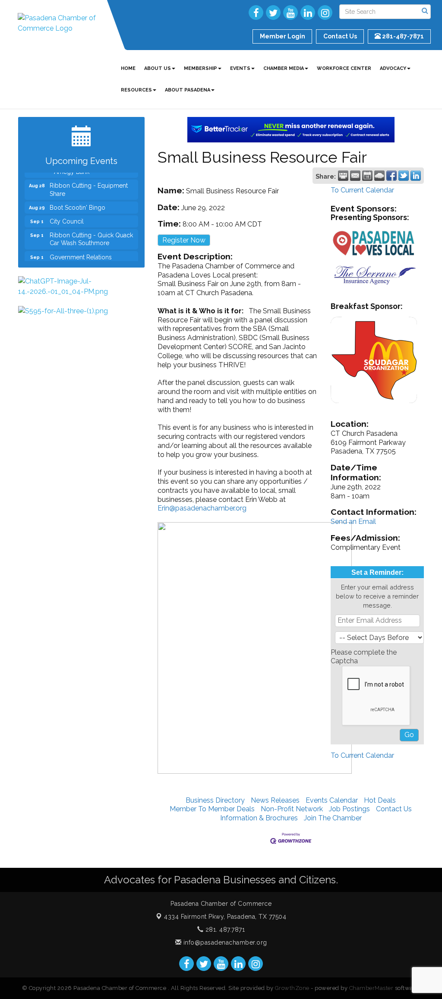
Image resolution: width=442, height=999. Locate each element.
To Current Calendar (362, 190)
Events (240, 68)
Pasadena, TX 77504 (225, 916)
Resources (136, 90)
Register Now (183, 240)
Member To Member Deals (212, 809)
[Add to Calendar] (367, 175)
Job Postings (349, 809)
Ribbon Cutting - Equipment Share (89, 183)
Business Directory (215, 800)
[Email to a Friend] (355, 175)
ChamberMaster (371, 988)
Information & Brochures (259, 818)
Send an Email (353, 521)
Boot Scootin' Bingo (77, 201)
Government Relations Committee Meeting (81, 254)
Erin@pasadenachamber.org (202, 508)
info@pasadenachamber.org (224, 942)
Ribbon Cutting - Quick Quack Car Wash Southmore (91, 232)
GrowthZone (292, 988)
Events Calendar (332, 800)
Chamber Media (283, 68)
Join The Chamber (333, 818)
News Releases (275, 800)
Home (128, 68)
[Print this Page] (343, 175)
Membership (200, 68)
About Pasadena (187, 90)
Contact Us (394, 809)
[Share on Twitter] (403, 175)
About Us (157, 68)
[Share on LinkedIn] (415, 175)
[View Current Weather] (379, 175)
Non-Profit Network (292, 809)
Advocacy (393, 68)
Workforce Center (344, 68)
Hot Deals (380, 800)
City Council (67, 214)
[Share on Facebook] (391, 175)
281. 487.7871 (224, 929)
